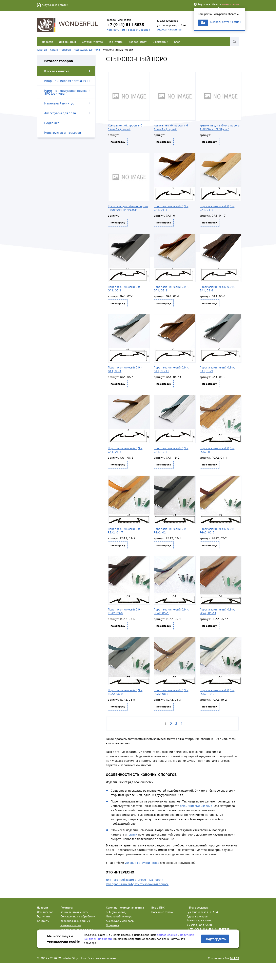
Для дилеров (45, 912)
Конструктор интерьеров (62, 132)
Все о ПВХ (157, 907)
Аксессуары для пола (60, 113)
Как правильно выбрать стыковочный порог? (137, 884)
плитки (132, 834)
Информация (67, 42)
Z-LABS (234, 958)
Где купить (115, 42)
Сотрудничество (92, 42)
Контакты (43, 921)
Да (203, 22)
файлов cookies (167, 935)
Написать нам (116, 29)
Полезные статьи (162, 912)
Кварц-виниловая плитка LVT (66, 80)
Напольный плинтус (59, 103)
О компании (160, 42)
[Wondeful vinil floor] (68, 24)
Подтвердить (215, 939)
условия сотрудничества (142, 863)
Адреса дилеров (197, 916)
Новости (47, 42)
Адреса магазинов (169, 29)
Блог (177, 42)
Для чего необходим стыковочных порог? (134, 879)
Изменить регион (230, 4)
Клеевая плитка (56, 71)
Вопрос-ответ (137, 42)
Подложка (51, 123)
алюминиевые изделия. (196, 806)
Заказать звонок (139, 29)
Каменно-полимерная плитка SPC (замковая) (65, 91)
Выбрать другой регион (225, 21)
